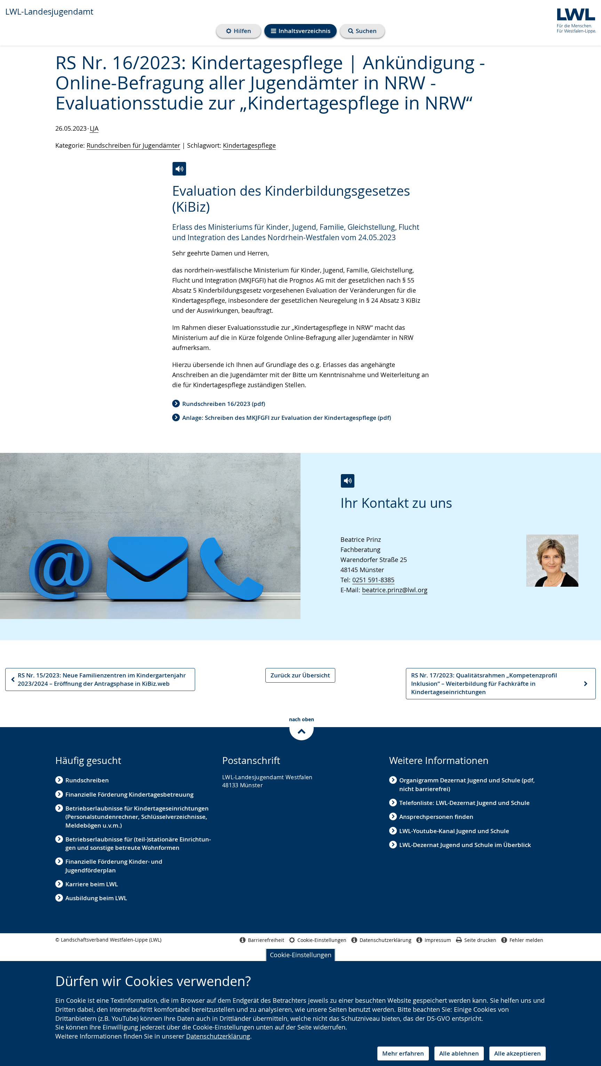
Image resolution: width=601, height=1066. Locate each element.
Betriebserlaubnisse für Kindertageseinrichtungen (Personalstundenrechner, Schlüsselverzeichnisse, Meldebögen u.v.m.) (137, 816)
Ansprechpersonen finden (436, 817)
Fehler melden (526, 940)
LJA (94, 128)
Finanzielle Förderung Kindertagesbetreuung (129, 794)
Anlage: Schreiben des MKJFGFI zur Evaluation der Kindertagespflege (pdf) (286, 418)
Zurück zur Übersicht (300, 675)
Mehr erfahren (403, 1053)
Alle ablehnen (459, 1053)
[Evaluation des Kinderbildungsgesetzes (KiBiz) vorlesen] (179, 169)
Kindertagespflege (249, 145)
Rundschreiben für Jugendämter (133, 145)
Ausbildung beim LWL (96, 898)
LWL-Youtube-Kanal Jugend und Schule (454, 831)
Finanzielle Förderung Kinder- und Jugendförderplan (113, 865)
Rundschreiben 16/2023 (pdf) (223, 404)
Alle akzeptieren (517, 1053)
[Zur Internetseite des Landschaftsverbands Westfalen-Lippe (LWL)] (574, 19)
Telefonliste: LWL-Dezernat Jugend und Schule (464, 803)
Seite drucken (480, 940)
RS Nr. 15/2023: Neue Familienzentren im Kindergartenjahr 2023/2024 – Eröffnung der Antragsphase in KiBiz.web (98, 681)
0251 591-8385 (373, 580)
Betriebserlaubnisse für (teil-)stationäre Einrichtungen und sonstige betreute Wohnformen (138, 843)
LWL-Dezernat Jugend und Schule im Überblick (465, 845)
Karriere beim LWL (91, 884)
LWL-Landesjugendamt (49, 11)
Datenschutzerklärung (218, 1036)
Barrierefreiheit (266, 940)
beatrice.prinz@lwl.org (394, 590)
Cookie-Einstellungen (300, 955)
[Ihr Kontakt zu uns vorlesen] (347, 481)
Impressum (438, 940)
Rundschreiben (87, 780)
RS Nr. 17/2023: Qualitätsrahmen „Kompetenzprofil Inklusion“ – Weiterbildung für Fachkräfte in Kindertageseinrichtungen (484, 685)
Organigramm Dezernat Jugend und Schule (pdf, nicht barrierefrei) (467, 784)
